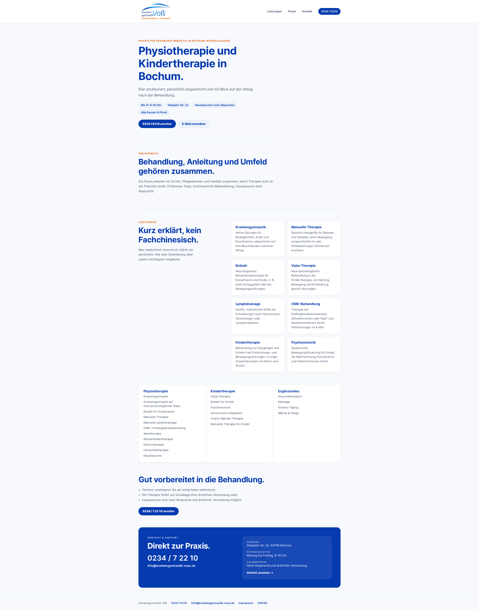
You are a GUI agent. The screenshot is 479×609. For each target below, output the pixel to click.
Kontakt (307, 11)
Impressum (246, 603)
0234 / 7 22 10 (172, 558)
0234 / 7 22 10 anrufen (158, 511)
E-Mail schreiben (194, 124)
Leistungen (274, 11)
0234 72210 (329, 11)
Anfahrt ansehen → (260, 572)
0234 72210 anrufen (157, 124)
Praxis (292, 11)
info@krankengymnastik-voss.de (171, 566)
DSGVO (262, 603)
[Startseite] (157, 11)
